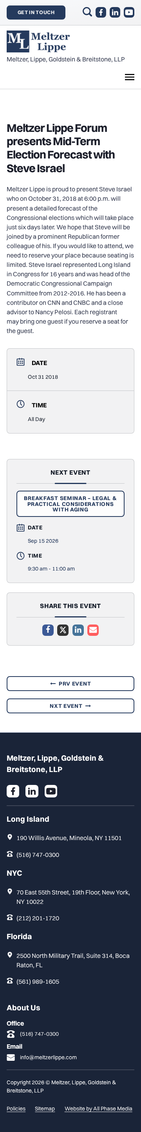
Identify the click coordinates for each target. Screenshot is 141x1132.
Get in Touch (36, 12)
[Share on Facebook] (48, 630)
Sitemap (45, 1108)
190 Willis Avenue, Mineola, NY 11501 (69, 838)
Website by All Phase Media (98, 1108)
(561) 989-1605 (37, 981)
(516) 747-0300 (37, 854)
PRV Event (75, 683)
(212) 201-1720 (37, 918)
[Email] (93, 630)
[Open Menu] (129, 77)
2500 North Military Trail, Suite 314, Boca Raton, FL (73, 960)
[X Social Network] (63, 630)
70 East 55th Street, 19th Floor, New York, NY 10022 (73, 896)
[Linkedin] (78, 630)
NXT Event (66, 705)
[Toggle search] (87, 11)
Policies (16, 1108)
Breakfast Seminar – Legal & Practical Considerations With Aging (70, 504)
